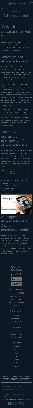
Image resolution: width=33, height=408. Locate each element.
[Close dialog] (31, 195)
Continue (8, 209)
